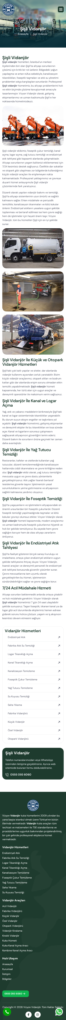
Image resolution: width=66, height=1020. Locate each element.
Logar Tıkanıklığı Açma (20, 654)
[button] (61, 9)
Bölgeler (7, 979)
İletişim (6, 974)
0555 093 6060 (20, 774)
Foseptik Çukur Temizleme (22, 679)
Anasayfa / (24, 34)
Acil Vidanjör (9, 906)
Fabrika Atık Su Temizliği (21, 645)
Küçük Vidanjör (16, 721)
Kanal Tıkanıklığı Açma (20, 662)
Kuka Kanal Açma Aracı (15, 945)
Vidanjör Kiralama (12, 930)
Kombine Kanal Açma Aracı (17, 950)
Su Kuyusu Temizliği (19, 696)
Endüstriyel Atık (16, 637)
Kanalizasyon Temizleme (21, 671)
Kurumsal (7, 969)
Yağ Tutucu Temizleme (20, 688)
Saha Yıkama (15, 705)
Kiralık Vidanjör (10, 935)
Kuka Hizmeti (9, 940)
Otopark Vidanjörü (18, 738)
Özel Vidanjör (15, 730)
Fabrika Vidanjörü (18, 713)
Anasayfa (7, 964)
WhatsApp (59, 1011)
